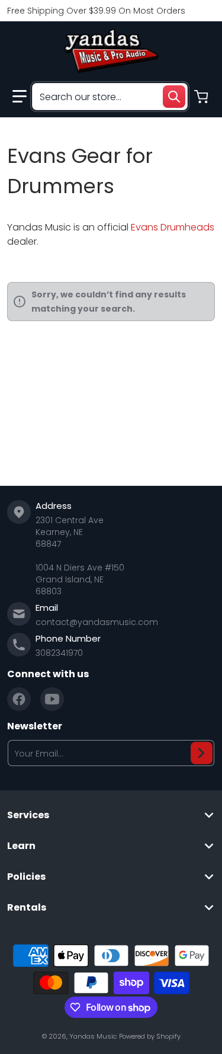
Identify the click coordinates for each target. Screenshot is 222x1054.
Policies (26, 877)
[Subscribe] (202, 753)
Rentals (26, 908)
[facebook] (19, 699)
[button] (19, 96)
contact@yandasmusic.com (97, 622)
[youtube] (52, 699)
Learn (21, 846)
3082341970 (59, 653)
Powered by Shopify (150, 1036)
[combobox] (110, 96)
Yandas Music (93, 1036)
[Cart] (202, 96)
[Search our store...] (174, 96)
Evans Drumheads (172, 227)
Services (28, 815)
